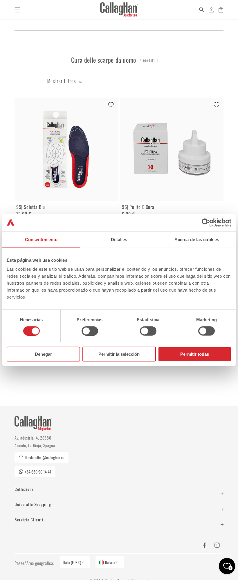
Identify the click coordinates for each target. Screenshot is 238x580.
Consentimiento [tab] (41, 239)
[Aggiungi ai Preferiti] (111, 105)
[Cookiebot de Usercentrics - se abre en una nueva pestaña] (206, 222)
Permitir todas (194, 354)
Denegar (43, 354)
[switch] (90, 330)
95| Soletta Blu (30, 206)
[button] (17, 9)
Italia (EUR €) (72, 562)
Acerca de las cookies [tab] (196, 239)
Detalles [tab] (119, 239)
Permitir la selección (119, 354)
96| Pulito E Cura (138, 206)
